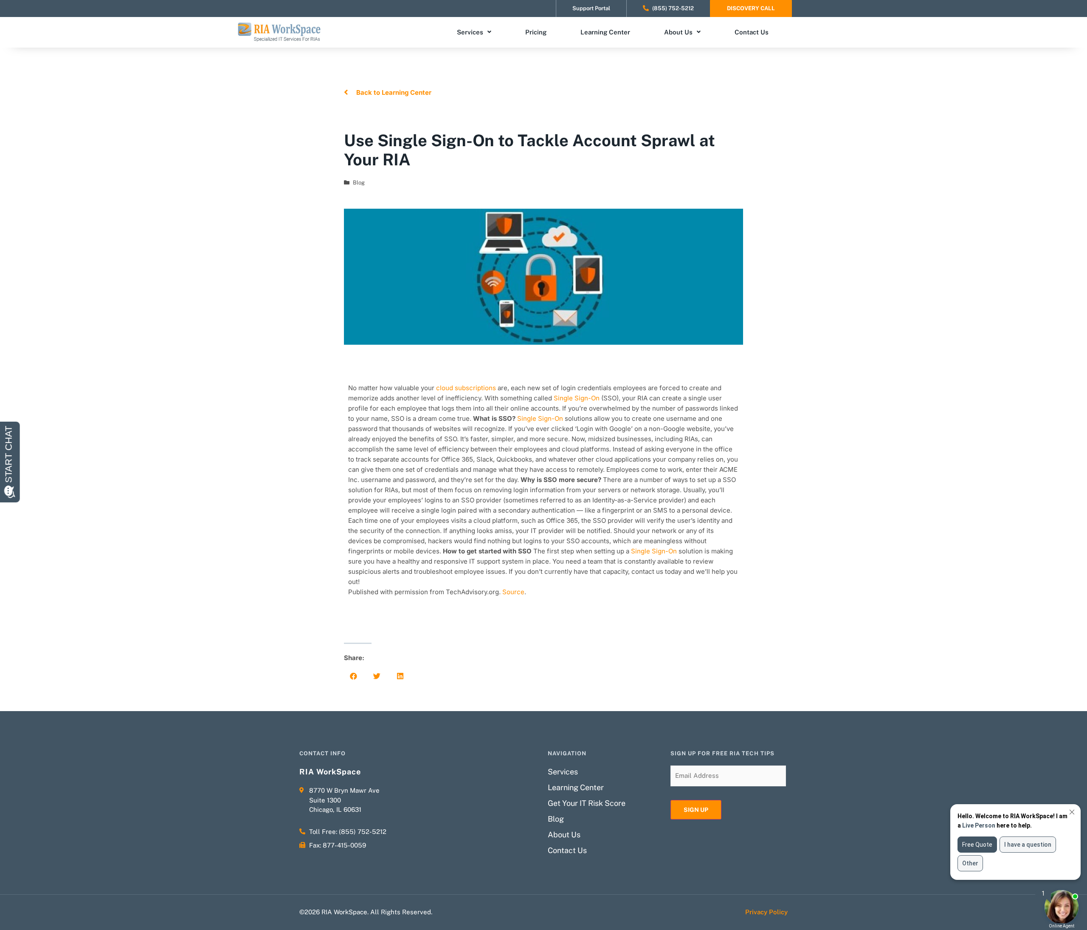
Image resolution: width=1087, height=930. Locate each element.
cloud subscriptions (466, 388)
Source (513, 592)
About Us (678, 32)
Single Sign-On (577, 398)
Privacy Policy (766, 912)
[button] (353, 676)
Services (470, 32)
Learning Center (605, 32)
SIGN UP (696, 809)
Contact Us (752, 32)
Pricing (535, 32)
